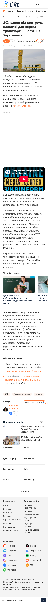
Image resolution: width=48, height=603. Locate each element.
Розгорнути (24, 491)
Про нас (7, 505)
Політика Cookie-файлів (31, 531)
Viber (9, 555)
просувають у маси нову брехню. (23, 370)
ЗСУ (6, 394)
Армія (30, 11)
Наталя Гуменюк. (21, 105)
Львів (6, 479)
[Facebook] (10, 413)
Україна (9, 11)
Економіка (41, 11)
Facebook (11, 565)
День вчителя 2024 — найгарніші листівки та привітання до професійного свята (17, 299)
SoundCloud (35, 560)
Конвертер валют (11, 530)
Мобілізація (29, 479)
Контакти (7, 512)
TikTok (33, 546)
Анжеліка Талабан (14, 407)
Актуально (8, 447)
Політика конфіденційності (32, 512)
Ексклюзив (8, 469)
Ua (36, 4)
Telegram (11, 550)
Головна (6, 17)
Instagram (12, 560)
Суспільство (19, 17)
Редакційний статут (30, 518)
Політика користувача (30, 506)
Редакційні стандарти (29, 524)
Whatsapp (12, 570)
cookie (20, 600)
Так (44, 600)
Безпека (32, 17)
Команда (7, 523)
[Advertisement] (24, 139)
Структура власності (12, 519)
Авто (26, 447)
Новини (20, 11)
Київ (26, 469)
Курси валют (9, 527)
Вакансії (7, 509)
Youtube (11, 546)
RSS (31, 565)
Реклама (7, 516)
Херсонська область (22, 394)
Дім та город (9, 458)
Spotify (33, 555)
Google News (35, 550)
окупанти (39, 394)
